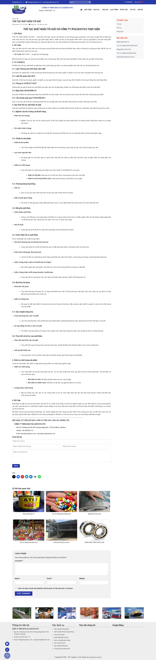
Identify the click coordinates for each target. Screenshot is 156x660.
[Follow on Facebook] (125, 2)
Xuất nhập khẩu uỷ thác (61, 637)
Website (82, 578)
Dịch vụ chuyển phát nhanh (62, 640)
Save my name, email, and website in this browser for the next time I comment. (45, 588)
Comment (19, 561)
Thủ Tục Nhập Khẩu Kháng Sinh (127, 45)
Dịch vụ (96, 10)
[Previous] (11, 614)
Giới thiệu (88, 10)
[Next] (144, 614)
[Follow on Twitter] (129, 2)
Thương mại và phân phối (62, 648)
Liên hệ (140, 10)
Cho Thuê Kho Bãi (59, 643)
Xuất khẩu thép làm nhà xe (126, 57)
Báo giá (105, 10)
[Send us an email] (131, 2)
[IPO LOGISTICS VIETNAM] (22, 9)
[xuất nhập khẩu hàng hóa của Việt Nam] (38, 613)
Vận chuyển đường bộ (61, 646)
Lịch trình (114, 10)
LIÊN (54, 420)
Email (49, 578)
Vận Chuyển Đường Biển (61, 629)
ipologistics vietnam (95, 657)
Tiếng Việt (137, 2)
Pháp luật (124, 10)
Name (17, 578)
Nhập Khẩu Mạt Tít (123, 42)
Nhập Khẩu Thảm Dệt (124, 49)
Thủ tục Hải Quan (59, 634)
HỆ (57, 420)
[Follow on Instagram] (127, 2)
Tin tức (133, 10)
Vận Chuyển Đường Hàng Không (64, 632)
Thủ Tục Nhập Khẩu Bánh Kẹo (126, 53)
